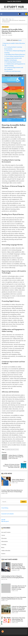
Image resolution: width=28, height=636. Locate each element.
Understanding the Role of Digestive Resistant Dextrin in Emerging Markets (12, 576)
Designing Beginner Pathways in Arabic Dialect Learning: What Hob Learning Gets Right (19, 566)
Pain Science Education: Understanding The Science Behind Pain (18, 619)
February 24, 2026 (16, 570)
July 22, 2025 (4, 579)
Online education (5, 26)
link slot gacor (5, 521)
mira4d (3, 519)
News (2, 547)
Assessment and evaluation (7, 514)
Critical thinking (4, 508)
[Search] (23, 14)
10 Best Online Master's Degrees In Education (18, 480)
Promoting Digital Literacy (12, 62)
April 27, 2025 (4, 600)
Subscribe (26, 14)
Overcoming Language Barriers (14, 56)
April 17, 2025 (15, 482)
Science (3, 553)
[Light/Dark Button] (19, 14)
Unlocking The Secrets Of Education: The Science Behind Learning (19, 587)
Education (4, 538)
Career (3, 535)
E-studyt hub (14, 7)
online (17, 449)
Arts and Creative (5, 532)
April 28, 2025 (15, 590)
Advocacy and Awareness (12, 71)
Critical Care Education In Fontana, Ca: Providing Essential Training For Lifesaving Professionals (19, 609)
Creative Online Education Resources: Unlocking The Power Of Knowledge (12, 490)
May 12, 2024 (5, 35)
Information (4, 541)
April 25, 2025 (15, 622)
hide (20, 40)
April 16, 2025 (4, 493)
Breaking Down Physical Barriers (14, 54)
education (13, 449)
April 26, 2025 (15, 612)
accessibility (7, 449)
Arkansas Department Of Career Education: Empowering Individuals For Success (13, 598)
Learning (3, 544)
